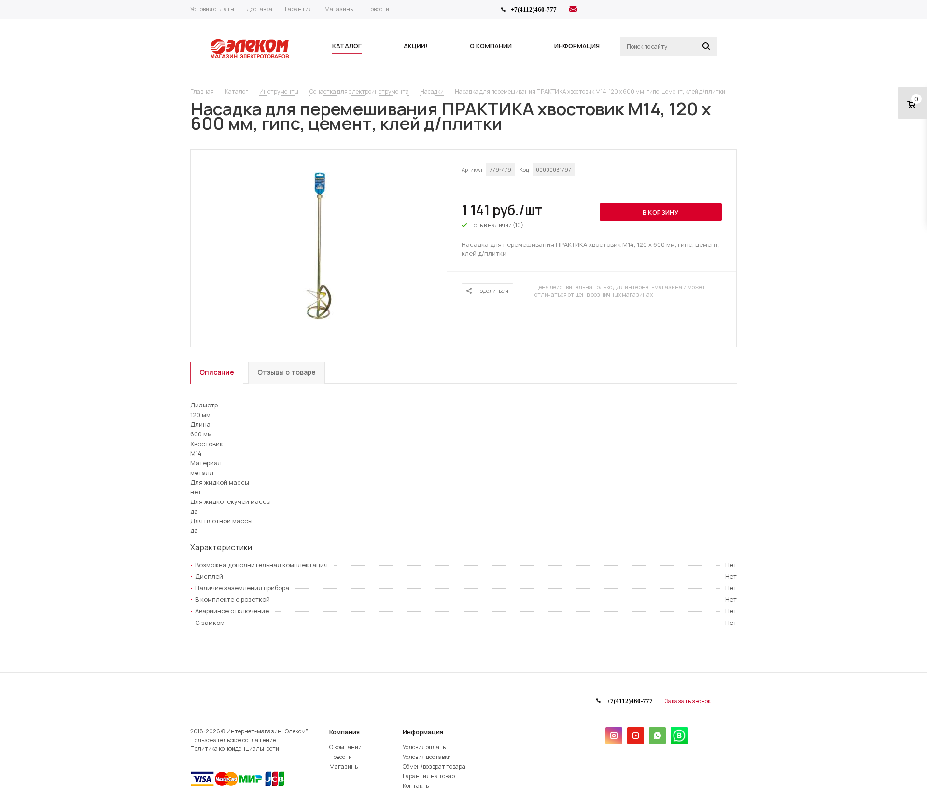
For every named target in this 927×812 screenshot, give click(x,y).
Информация (423, 732)
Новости (340, 757)
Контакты (416, 786)
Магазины (344, 766)
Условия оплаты (425, 747)
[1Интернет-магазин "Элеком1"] (250, 57)
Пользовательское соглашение (233, 740)
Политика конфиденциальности (234, 748)
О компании (345, 747)
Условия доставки (427, 757)
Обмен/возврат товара (434, 766)
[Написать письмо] (573, 10)
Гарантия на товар (429, 776)
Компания (344, 732)
